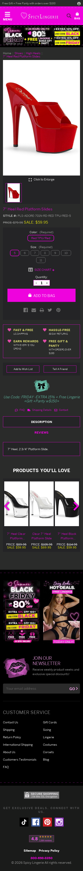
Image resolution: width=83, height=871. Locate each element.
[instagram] (59, 822)
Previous (7, 506)
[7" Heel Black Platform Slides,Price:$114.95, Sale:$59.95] (67, 503)
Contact (63, 409)
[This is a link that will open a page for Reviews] (41, 838)
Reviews (41, 432)
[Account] (79, 3)
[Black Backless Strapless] (21, 611)
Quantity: (41, 276)
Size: (41, 246)
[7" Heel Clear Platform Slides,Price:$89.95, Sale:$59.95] (16, 503)
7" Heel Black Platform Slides (67, 536)
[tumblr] (24, 822)
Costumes (50, 744)
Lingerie (48, 737)
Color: (41, 232)
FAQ (22, 409)
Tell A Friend (60, 369)
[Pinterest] (58, 310)
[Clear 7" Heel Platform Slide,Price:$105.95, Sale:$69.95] (42, 503)
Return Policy (12, 737)
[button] (7, 15)
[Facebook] (25, 310)
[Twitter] (50, 310)
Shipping (9, 729)
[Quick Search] (69, 16)
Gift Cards (50, 722)
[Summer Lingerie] (61, 611)
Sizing (47, 729)
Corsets (48, 752)
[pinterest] (47, 822)
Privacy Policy (49, 850)
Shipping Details (41, 409)
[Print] (42, 310)
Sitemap (30, 850)
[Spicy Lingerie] (39, 16)
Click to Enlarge (43, 179)
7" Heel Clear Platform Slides (16, 536)
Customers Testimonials (19, 759)
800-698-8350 (42, 858)
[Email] (33, 310)
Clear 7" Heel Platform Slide (41, 536)
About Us (9, 752)
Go (72, 689)
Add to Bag (44, 295)
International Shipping (18, 744)
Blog (46, 759)
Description (41, 422)
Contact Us (10, 722)
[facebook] (35, 822)
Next (76, 506)
